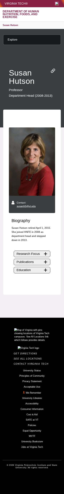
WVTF (32, 436)
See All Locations (29, 358)
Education (24, 270)
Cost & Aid (32, 414)
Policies (32, 425)
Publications (25, 262)
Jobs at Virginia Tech (32, 447)
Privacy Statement (32, 381)
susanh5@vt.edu (26, 206)
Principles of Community (32, 376)
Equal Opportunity (32, 430)
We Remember (33, 392)
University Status (32, 370)
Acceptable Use (32, 386)
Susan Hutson (10, 25)
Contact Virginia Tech (32, 364)
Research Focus (28, 254)
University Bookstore (32, 441)
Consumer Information (32, 409)
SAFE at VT (32, 419)
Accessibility (32, 403)
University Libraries (32, 398)
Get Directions (26, 353)
